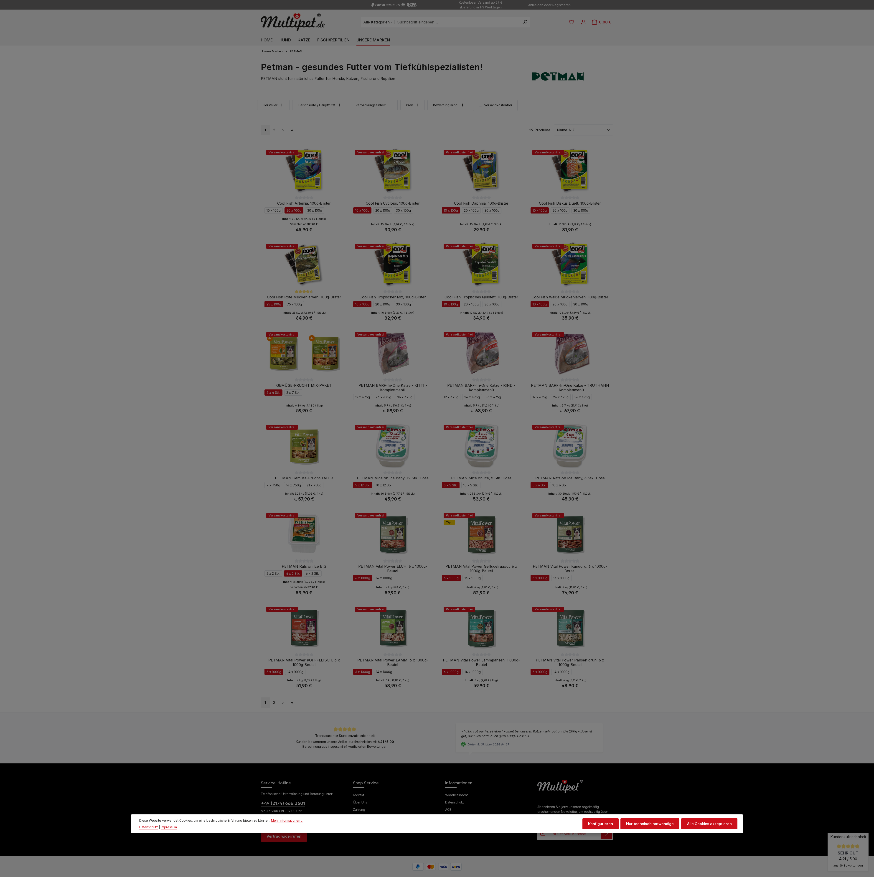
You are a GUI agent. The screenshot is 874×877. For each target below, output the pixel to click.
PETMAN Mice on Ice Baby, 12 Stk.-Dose (393, 478)
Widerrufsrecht (456, 795)
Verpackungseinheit (371, 105)
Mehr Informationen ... (287, 820)
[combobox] (457, 22)
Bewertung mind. (445, 105)
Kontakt (358, 795)
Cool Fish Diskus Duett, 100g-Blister (570, 203)
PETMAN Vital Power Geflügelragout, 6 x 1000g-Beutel (481, 568)
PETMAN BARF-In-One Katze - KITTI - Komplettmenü (392, 387)
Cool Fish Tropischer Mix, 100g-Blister (393, 297)
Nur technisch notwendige (650, 823)
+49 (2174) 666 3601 (283, 803)
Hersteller (270, 105)
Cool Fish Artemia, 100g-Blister (304, 203)
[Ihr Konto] (583, 22)
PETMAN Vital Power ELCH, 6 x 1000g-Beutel (392, 568)
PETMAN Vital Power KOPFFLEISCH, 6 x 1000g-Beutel (304, 662)
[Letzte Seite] (291, 130)
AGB (448, 809)
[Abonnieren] (606, 833)
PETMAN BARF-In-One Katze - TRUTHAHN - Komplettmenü (570, 387)
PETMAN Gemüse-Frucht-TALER (304, 478)
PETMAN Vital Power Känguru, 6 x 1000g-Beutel (570, 568)
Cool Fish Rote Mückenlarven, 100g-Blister (304, 297)
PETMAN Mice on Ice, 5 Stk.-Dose (481, 478)
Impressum (169, 827)
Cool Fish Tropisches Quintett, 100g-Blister (481, 297)
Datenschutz (454, 802)
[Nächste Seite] (282, 130)
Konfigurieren (600, 823)
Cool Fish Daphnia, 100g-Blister (481, 203)
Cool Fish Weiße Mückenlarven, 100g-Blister (570, 297)
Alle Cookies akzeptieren (709, 823)
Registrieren (561, 5)
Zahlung (359, 809)
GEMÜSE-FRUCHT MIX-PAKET (304, 385)
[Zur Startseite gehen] (293, 22)
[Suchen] (525, 22)
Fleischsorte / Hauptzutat (316, 105)
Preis (410, 105)
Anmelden (535, 5)
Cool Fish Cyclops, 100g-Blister (393, 203)
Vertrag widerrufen (284, 836)
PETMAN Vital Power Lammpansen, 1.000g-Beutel (481, 662)
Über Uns (360, 802)
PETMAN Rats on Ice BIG (304, 566)
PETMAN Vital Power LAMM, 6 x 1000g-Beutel (392, 662)
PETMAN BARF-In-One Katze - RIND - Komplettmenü (481, 387)
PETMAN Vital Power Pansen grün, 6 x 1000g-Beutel (570, 662)
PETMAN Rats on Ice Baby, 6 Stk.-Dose (570, 478)
